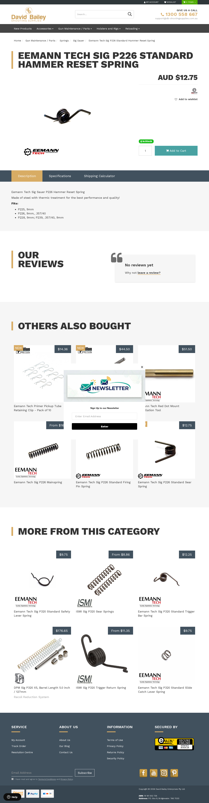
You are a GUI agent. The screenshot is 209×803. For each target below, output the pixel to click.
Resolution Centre (22, 752)
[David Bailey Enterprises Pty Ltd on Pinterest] (174, 772)
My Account (18, 740)
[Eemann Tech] (194, 90)
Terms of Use (115, 740)
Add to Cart (178, 150)
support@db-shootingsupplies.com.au (176, 18)
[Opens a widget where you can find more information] (12, 797)
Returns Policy (115, 752)
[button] (186, 99)
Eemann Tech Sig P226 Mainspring (38, 482)
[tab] (26, 176)
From (58, 425)
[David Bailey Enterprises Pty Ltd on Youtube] (153, 772)
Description (27, 176)
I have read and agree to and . (44, 779)
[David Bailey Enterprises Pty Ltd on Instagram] (164, 772)
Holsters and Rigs (108, 28)
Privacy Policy (115, 746)
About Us (64, 740)
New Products (23, 28)
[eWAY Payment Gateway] (174, 743)
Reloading (131, 28)
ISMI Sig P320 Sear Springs (95, 611)
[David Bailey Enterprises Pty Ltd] (28, 14)
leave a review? (149, 272)
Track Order (18, 746)
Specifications (60, 176)
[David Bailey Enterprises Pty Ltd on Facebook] (143, 772)
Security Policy (115, 758)
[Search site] (130, 14)
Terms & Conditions (47, 779)
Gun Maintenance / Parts (74, 28)
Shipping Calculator (99, 176)
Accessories (44, 28)
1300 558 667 (181, 14)
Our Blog (64, 746)
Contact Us (65, 752)
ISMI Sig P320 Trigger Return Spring (101, 687)
